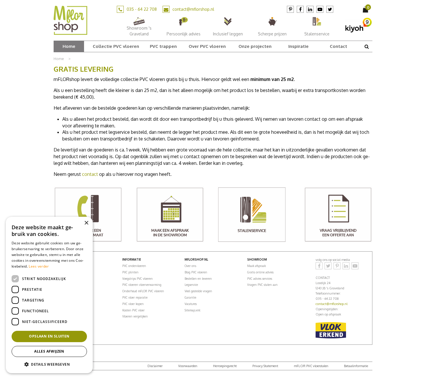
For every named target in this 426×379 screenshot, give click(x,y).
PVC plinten (130, 272)
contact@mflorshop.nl (193, 9)
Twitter (329, 9)
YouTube (319, 9)
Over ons (190, 266)
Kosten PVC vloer (133, 310)
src (366, 46)
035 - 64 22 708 (142, 9)
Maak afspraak (256, 266)
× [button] (86, 223)
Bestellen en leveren (198, 278)
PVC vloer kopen (133, 304)
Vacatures (191, 304)
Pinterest (290, 9)
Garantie (190, 297)
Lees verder (39, 266)
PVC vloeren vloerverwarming (141, 284)
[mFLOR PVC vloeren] (70, 20)
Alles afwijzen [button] (49, 351)
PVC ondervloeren (134, 266)
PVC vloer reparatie (135, 297)
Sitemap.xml (192, 310)
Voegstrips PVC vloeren (137, 278)
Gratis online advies (260, 272)
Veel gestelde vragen (198, 291)
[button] (49, 364)
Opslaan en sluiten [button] (49, 336)
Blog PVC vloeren (196, 272)
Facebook (300, 9)
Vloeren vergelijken (135, 316)
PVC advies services (259, 278)
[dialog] (49, 295)
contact (90, 174)
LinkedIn (310, 9)
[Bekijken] (366, 9)
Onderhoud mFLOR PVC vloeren (143, 291)
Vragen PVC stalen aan (262, 284)
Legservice (191, 284)
